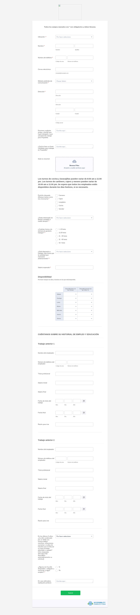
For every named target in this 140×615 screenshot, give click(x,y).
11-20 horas (62, 232)
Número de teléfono (45, 57)
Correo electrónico (44, 69)
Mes (57, 404)
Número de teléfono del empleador (46, 363)
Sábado (59, 294)
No (59, 570)
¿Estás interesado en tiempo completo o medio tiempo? (45, 219)
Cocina (61, 205)
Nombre (41, 46)
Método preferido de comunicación (45, 82)
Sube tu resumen (44, 159)
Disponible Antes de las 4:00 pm (70, 289)
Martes (59, 306)
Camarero (62, 195)
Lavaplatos (62, 202)
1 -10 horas (62, 229)
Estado (77, 113)
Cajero (61, 199)
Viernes (59, 318)
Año (74, 404)
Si (59, 567)
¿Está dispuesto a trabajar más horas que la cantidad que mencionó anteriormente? (46, 255)
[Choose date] (84, 401)
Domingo (59, 298)
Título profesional (44, 374)
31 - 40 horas (63, 239)
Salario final (42, 392)
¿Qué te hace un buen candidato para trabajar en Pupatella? (46, 148)
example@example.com (62, 73)
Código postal (59, 122)
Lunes (58, 302)
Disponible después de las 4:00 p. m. (85, 289)
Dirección (41, 91)
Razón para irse (43, 424)
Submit (70, 593)
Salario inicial (42, 383)
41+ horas (62, 243)
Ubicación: (42, 37)
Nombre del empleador (46, 353)
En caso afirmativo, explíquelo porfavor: (45, 582)
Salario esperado (44, 267)
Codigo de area (60, 61)
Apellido (77, 49)
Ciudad (57, 113)
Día (65, 404)
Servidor (61, 209)
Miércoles (59, 310)
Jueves (59, 314)
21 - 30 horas (63, 236)
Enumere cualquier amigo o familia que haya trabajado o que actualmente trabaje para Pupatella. (45, 134)
